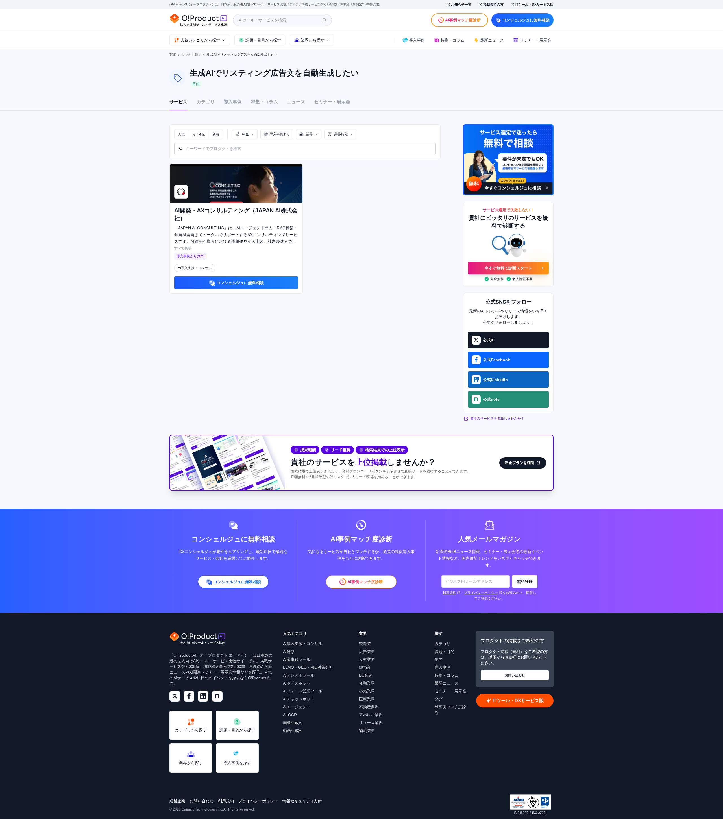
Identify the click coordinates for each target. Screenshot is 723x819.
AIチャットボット (298, 699)
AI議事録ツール (296, 659)
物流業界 (367, 730)
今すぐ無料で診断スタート (508, 268)
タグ (439, 699)
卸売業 (365, 667)
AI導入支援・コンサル (302, 643)
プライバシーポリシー (481, 593)
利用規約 (449, 593)
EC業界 (365, 675)
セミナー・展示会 (332, 101)
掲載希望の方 (493, 4)
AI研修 (289, 651)
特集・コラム (264, 101)
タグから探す (191, 55)
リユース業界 (371, 722)
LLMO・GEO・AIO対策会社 (308, 667)
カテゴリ (206, 101)
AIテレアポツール (298, 675)
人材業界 (367, 659)
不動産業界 (369, 707)
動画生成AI (292, 730)
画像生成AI (292, 722)
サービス (178, 101)
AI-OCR (290, 715)
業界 (439, 659)
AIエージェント (296, 707)
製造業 (365, 643)
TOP (172, 55)
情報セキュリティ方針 (302, 801)
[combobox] (245, 134)
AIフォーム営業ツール (302, 691)
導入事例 (233, 101)
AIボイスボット (296, 683)
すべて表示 (182, 248)
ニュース (296, 101)
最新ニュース (446, 683)
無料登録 (525, 581)
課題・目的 (444, 651)
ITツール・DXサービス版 (534, 4)
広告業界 (367, 651)
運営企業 (177, 801)
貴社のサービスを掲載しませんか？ (497, 419)
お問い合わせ (515, 675)
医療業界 (367, 699)
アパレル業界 (371, 715)
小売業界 (367, 691)
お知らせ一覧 (461, 4)
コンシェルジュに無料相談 (526, 20)
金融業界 (367, 683)
